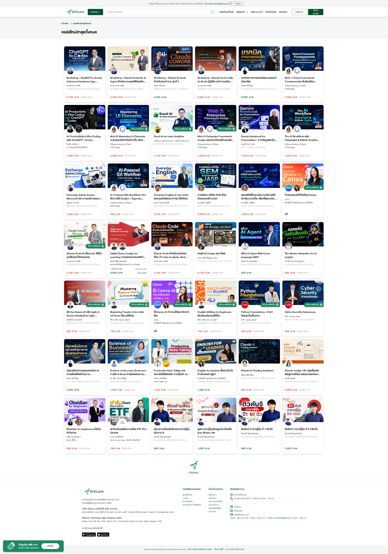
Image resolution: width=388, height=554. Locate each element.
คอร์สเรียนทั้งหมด (226, 12)
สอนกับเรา (283, 12)
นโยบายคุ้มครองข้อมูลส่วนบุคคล (216, 3)
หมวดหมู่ (93, 12)
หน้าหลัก (64, 23)
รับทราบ (238, 3)
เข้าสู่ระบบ (299, 12)
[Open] (212, 12)
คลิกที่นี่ (50, 546)
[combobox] (161, 12)
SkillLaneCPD (257, 12)
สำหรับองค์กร (271, 12)
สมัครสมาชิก (315, 12)
